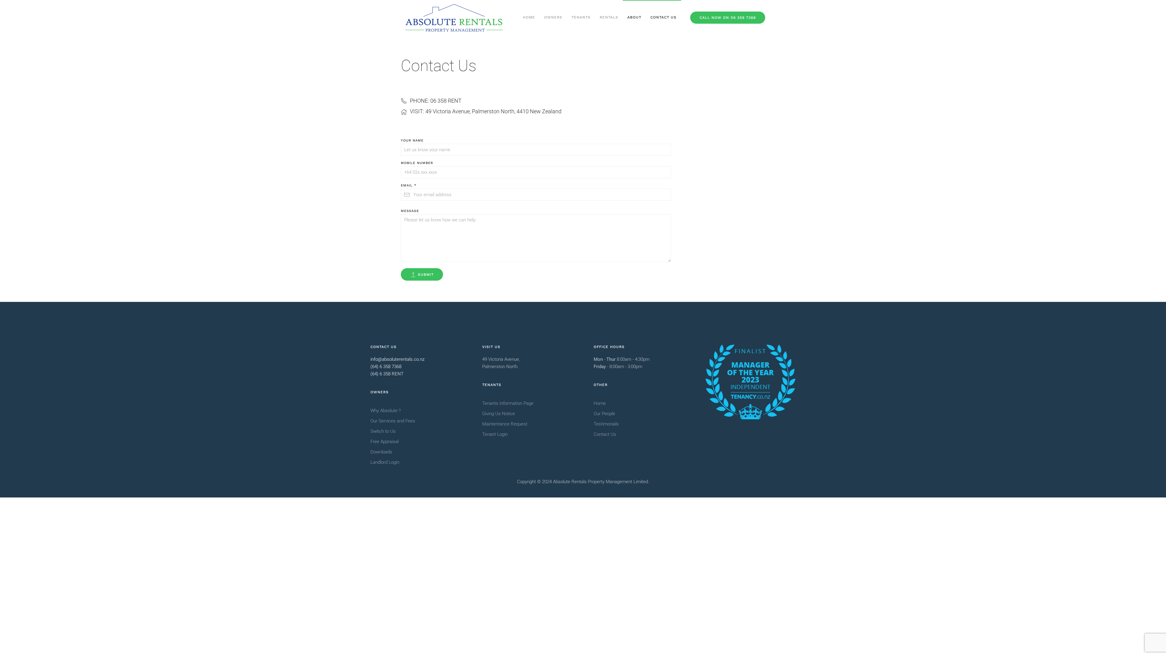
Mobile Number (417, 163)
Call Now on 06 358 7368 (728, 17)
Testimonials (606, 424)
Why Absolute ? (385, 410)
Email (408, 185)
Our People (604, 413)
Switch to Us (383, 431)
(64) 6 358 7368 (385, 366)
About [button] (634, 17)
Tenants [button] (581, 17)
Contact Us (663, 17)
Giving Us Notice (498, 413)
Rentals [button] (609, 17)
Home (529, 17)
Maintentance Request (504, 424)
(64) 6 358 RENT (387, 374)
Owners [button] (553, 17)
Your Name (412, 140)
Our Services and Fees (392, 421)
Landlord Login (384, 462)
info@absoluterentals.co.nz (397, 359)
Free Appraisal (384, 441)
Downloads (381, 452)
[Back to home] (454, 17)
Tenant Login (495, 434)
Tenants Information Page (508, 403)
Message (410, 211)
